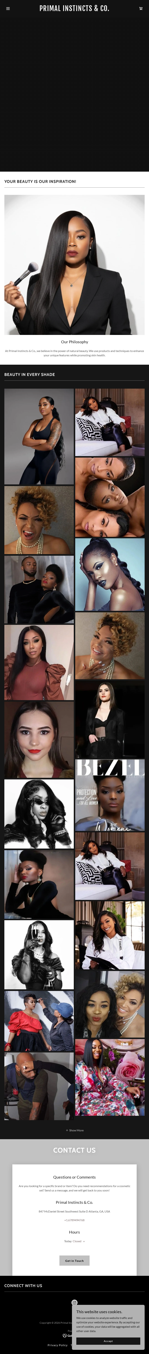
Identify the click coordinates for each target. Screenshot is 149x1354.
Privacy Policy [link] (58, 1345)
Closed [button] (77, 1241)
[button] (14, 8)
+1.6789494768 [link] (74, 1220)
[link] (74, 10)
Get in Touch (74, 1260)
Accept (108, 1341)
